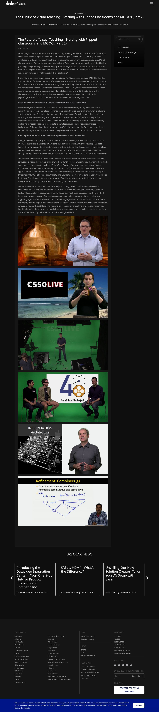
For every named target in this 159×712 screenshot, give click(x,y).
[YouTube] (132, 664)
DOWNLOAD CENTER (88, 670)
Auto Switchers (19, 642)
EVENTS (83, 650)
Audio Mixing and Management (58, 662)
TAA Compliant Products (122, 651)
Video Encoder (19, 665)
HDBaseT (51, 639)
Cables (17, 680)
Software (51, 668)
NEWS (83, 653)
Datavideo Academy (87, 639)
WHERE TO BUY (119, 645)
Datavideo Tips (124, 57)
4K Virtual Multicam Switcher (57, 636)
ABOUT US (117, 636)
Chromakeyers (52, 656)
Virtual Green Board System (57, 677)
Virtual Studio (52, 651)
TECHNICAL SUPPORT (88, 667)
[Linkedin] (124, 664)
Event (120, 62)
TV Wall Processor (53, 654)
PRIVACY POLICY (119, 648)
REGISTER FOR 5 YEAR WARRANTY (129, 690)
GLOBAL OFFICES (119, 642)
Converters (18, 674)
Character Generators (22, 656)
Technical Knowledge (127, 52)
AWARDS (117, 639)
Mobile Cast (18, 636)
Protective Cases (53, 665)
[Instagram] (116, 664)
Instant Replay (19, 668)
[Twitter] (120, 664)
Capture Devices (20, 682)
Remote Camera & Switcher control (59, 680)
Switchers (18, 639)
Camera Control (53, 674)
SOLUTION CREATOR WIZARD (90, 672)
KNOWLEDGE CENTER (88, 675)
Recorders (18, 677)
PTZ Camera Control (21, 651)
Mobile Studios (19, 645)
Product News (124, 47)
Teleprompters (52, 648)
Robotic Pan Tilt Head (21, 659)
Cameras (17, 648)
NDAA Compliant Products (122, 654)
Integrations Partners (88, 656)
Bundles (17, 654)
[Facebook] (128, 664)
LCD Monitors (19, 671)
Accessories (52, 671)
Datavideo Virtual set (87, 636)
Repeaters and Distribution (56, 659)
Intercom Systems (53, 645)
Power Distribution (21, 662)
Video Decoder (52, 642)
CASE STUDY (85, 678)
